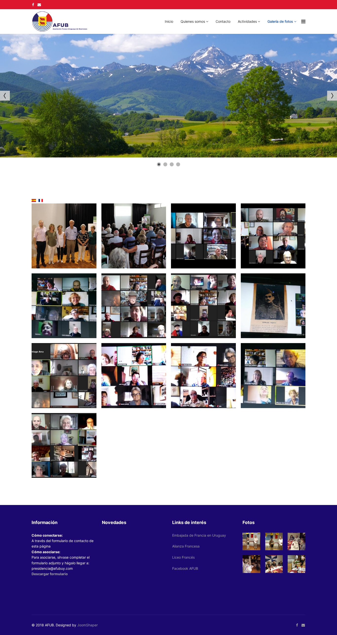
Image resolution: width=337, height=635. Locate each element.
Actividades (247, 21)
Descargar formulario (50, 574)
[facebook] (33, 4)
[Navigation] (303, 21)
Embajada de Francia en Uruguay (199, 535)
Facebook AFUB (185, 568)
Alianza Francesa (186, 546)
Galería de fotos (280, 21)
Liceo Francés (183, 557)
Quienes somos (193, 21)
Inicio (169, 21)
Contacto (223, 21)
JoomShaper (87, 625)
